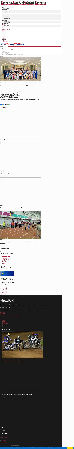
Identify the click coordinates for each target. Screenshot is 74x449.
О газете (3, 321)
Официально (4, 322)
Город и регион (5, 30)
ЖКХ (3, 33)
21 (5, 291)
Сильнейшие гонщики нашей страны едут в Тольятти (13, 139)
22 (6, 291)
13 (4, 289)
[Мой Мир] (3, 104)
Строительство (5, 32)
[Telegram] (9, 104)
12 (3, 289)
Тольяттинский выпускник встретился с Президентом (14, 208)
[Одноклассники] (2, 104)
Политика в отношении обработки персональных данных (10, 315)
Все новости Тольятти (6, 52)
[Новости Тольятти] (23, 4)
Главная (3, 51)
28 (5, 292)
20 (4, 291)
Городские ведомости (15, 445)
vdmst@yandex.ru (3, 438)
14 (5, 289)
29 (6, 292)
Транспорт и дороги (5, 31)
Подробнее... (58, 447)
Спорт (3, 40)
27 (4, 292)
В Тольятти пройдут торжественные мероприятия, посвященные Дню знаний (20, 173)
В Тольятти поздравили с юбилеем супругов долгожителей (12, 54)
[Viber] (6, 104)
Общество (4, 257)
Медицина (4, 38)
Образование (4, 37)
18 (2, 291)
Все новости (2, 312)
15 (6, 289)
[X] (5, 104)
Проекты (4, 34)
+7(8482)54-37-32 (5, 437)
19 (3, 291)
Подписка (4, 324)
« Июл (1, 294)
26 (3, 292)
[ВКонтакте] (1, 104)
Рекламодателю (5, 323)
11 (2, 289)
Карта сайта (2, 313)
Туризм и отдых (5, 41)
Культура (4, 39)
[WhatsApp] (8, 104)
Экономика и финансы (6, 29)
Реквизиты (4, 325)
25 (2, 292)
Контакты (4, 326)
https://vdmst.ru (3, 440)
